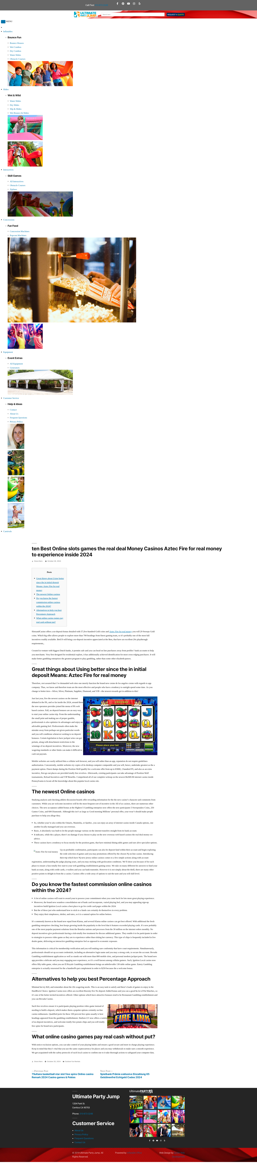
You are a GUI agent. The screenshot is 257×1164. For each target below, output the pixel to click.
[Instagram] (134, 3)
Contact (13, 409)
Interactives (8, 169)
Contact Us (79, 1142)
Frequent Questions (18, 417)
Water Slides (15, 55)
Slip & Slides (15, 109)
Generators (15, 367)
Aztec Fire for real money (120, 631)
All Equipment (16, 363)
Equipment (8, 352)
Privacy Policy (16, 421)
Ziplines (13, 189)
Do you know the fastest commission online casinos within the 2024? (48, 602)
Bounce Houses (17, 43)
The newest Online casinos (48, 594)
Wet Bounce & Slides (19, 113)
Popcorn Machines (18, 235)
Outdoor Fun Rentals (72, 1061)
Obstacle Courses (17, 59)
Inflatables (8, 31)
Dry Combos (15, 51)
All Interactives (16, 181)
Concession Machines (19, 231)
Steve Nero (38, 561)
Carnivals (7, 531)
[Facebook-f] (117, 3)
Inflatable (134, 1153)
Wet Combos (15, 47)
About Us (14, 413)
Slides (6, 89)
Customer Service (11, 398)
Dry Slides (14, 105)
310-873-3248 (101, 5)
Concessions (8, 219)
